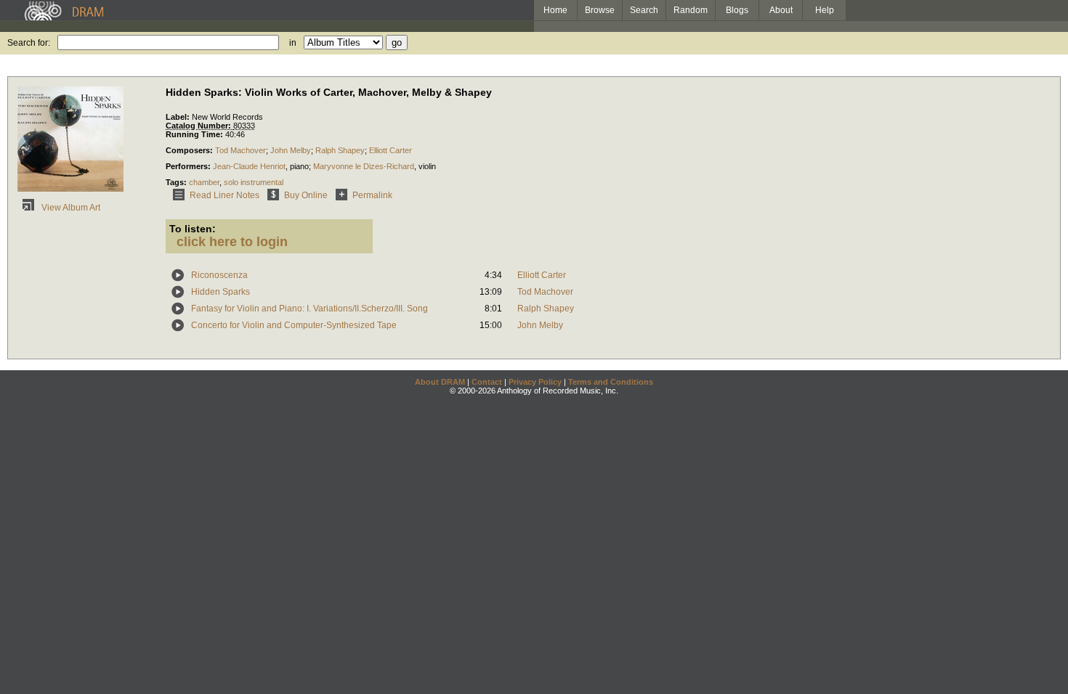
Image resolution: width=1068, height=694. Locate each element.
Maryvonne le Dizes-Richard (363, 166)
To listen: (192, 228)
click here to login (232, 241)
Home (555, 10)
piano (299, 166)
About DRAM (440, 381)
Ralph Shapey (340, 150)
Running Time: (195, 134)
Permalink (372, 195)
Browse (600, 10)
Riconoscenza (219, 275)
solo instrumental (253, 182)
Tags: (177, 182)
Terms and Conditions (610, 381)
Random (690, 10)
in (292, 43)
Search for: (28, 43)
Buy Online (306, 195)
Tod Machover (240, 150)
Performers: (189, 166)
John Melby (290, 150)
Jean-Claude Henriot (249, 166)
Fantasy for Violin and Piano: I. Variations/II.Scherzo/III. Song (309, 308)
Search (644, 10)
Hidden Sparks (220, 292)
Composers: (190, 150)
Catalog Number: (199, 125)
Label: (179, 117)
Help (824, 10)
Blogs (737, 10)
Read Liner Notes (224, 195)
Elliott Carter (390, 150)
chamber (204, 182)
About (781, 10)
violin (427, 166)
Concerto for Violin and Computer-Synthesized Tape (294, 325)
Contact (487, 381)
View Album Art (69, 208)
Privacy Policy (535, 381)
